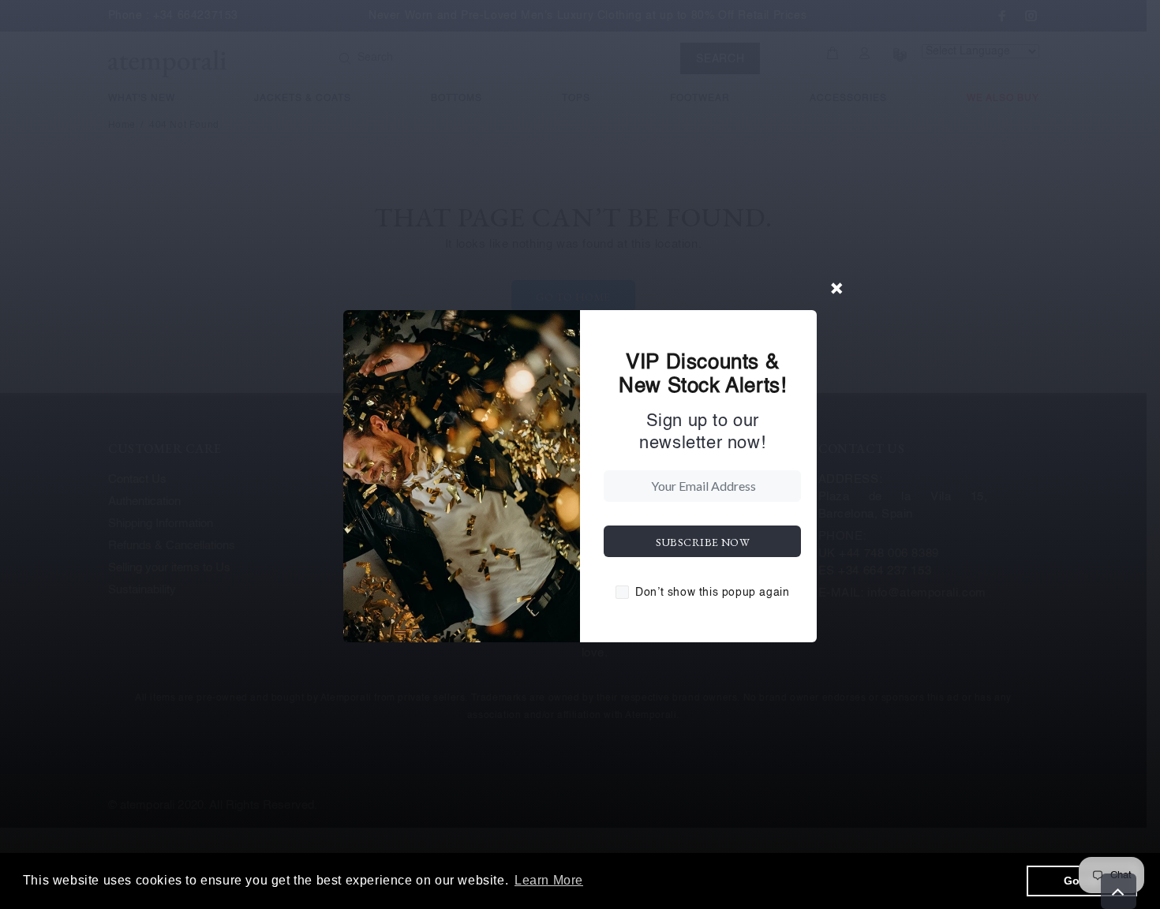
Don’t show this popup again (712, 592)
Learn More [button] (549, 880)
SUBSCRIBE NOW (703, 542)
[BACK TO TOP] (1118, 891)
